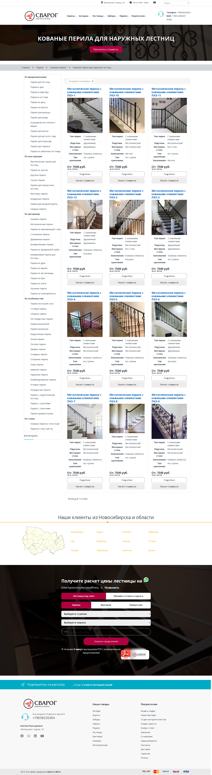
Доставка (145, 749)
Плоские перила (38, 344)
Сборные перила (38, 313)
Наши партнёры (148, 715)
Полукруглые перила (40, 390)
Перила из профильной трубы (44, 249)
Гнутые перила (37, 180)
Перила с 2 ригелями (40, 403)
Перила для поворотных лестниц (42, 187)
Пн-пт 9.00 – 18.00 (140, 2)
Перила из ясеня (38, 283)
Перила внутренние (39, 324)
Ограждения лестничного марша (42, 124)
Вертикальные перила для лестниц (43, 163)
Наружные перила (39, 374)
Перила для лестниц (40, 82)
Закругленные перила (40, 334)
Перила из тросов (39, 170)
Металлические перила (41, 224)
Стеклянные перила (39, 234)
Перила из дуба (37, 263)
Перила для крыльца (40, 112)
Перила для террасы (40, 146)
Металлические (100, 745)
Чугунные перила (38, 288)
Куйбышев (153, 532)
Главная (26, 67)
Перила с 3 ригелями (40, 408)
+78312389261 (179, 16)
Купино (151, 550)
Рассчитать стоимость (106, 49)
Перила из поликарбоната (43, 293)
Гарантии (145, 753)
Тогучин (74, 550)
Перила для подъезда (40, 141)
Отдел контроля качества (153, 719)
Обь (73, 541)
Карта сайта (54, 771)
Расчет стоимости (85, 180)
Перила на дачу (37, 102)
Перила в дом (37, 87)
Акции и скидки (148, 711)
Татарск (152, 541)
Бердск (99, 532)
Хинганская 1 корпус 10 (114, 2)
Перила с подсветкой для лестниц (42, 397)
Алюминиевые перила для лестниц (42, 256)
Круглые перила (38, 175)
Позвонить (112, 587)
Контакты (145, 745)
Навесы (96, 723)
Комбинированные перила (43, 379)
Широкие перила (38, 369)
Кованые (97, 740)
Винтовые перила (39, 193)
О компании (146, 736)
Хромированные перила (41, 244)
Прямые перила (37, 349)
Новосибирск (77, 532)
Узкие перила (36, 364)
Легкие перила (37, 339)
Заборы (96, 719)
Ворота (96, 715)
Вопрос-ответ (148, 728)
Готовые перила (38, 308)
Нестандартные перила (41, 318)
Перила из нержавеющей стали (45, 229)
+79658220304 (183, 12)
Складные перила (38, 354)
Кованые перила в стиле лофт (45, 423)
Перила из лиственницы (41, 273)
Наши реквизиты (149, 740)
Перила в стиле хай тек (41, 428)
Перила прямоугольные (41, 413)
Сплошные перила (39, 359)
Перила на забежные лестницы (45, 151)
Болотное (127, 550)
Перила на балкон (39, 107)
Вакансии (145, 732)
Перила (39, 67)
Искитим (126, 532)
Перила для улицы (39, 117)
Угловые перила (38, 384)
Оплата (144, 757)
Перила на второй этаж (41, 303)
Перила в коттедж (39, 97)
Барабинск (101, 541)
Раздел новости (148, 723)
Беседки (96, 711)
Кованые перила (58, 67)
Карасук (126, 541)
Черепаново (102, 550)
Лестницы (97, 732)
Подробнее (84, 174)
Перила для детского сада (43, 136)
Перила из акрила (38, 268)
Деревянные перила (40, 239)
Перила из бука (37, 278)
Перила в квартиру (39, 92)
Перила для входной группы (43, 204)
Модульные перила (39, 198)
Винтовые (97, 736)
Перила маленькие (39, 329)
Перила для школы (39, 131)
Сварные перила (38, 209)
